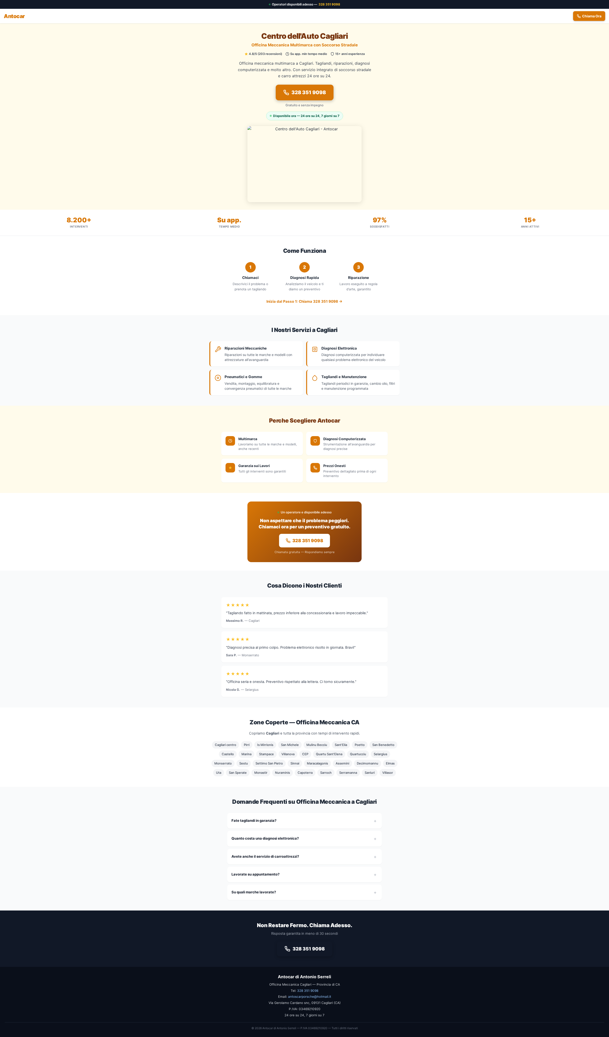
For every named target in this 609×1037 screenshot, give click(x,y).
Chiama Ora (591, 16)
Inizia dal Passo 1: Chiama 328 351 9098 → (304, 301)
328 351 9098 (329, 4)
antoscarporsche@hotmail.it (309, 996)
